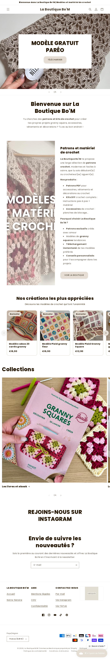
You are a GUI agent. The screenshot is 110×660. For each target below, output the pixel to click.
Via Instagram (63, 600)
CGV (33, 600)
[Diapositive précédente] (49, 92)
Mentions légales (40, 593)
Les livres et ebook (14, 486)
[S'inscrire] (76, 565)
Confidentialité (39, 606)
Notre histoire (14, 600)
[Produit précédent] (4, 333)
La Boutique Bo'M (31, 648)
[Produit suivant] (106, 333)
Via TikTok (61, 606)
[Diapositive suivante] (61, 92)
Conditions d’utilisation (59, 651)
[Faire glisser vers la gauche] (49, 495)
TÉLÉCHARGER (55, 59)
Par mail (60, 593)
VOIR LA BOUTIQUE (74, 275)
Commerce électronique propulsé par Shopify (58, 648)
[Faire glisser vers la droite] (61, 495)
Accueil (11, 593)
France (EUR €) (16, 639)
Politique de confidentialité (35, 651)
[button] (8, 9)
